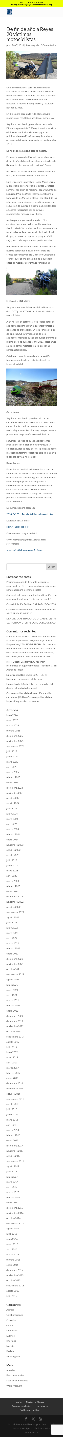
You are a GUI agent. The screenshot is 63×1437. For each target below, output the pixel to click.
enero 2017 (12, 1202)
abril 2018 (11, 1124)
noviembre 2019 (15, 1026)
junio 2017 (12, 1176)
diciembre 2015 (14, 1270)
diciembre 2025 (14, 735)
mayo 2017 (12, 1181)
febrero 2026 (13, 730)
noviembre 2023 (15, 844)
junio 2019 (12, 1052)
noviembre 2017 (15, 1150)
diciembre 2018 (14, 1083)
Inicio (19, 1402)
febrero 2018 (13, 1135)
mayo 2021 (12, 989)
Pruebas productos (21, 1406)
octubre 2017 (13, 1155)
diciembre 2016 (14, 1207)
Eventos (10, 1335)
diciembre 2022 (14, 896)
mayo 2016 (12, 1244)
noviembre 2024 (15, 792)
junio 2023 (12, 865)
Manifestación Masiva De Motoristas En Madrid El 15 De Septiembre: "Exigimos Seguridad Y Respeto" (31, 640)
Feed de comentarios (17, 1380)
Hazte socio (42, 1406)
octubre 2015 (13, 1280)
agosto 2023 (12, 855)
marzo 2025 (12, 772)
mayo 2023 (12, 870)
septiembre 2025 (15, 746)
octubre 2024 (13, 797)
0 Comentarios (48, 45)
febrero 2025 (13, 777)
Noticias (10, 1346)
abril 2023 (11, 875)
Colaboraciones (14, 1314)
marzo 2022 (12, 943)
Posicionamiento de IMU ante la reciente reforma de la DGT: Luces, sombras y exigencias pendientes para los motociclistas (30, 585)
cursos (9, 1325)
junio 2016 (12, 1238)
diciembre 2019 (14, 1021)
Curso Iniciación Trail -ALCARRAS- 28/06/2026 (31, 604)
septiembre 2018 (15, 1098)
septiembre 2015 (15, 1285)
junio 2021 (12, 984)
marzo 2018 (12, 1129)
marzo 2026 (12, 725)
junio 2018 (12, 1114)
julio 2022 (11, 922)
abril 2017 (11, 1187)
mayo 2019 (12, 1057)
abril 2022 (11, 938)
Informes (11, 1340)
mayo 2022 (12, 932)
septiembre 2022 (15, 912)
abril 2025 (11, 766)
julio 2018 (11, 1109)
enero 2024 (12, 839)
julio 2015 (11, 1296)
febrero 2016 (13, 1259)
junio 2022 (12, 927)
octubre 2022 (13, 906)
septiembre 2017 (15, 1161)
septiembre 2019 (15, 1036)
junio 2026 (12, 715)
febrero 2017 (13, 1197)
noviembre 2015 (15, 1275)
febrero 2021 (13, 1005)
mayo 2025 (12, 761)
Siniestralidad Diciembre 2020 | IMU (25, 674)
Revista (10, 1351)
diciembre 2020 (14, 1015)
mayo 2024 (12, 818)
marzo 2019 (12, 1067)
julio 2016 (11, 1233)
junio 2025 (12, 756)
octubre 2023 (13, 849)
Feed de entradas (15, 1375)
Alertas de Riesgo (35, 1402)
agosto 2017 (12, 1166)
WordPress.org (14, 1385)
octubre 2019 (13, 1031)
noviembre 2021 (15, 964)
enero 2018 (12, 1140)
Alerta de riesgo (14, 669)
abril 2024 (11, 823)
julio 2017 (11, 1171)
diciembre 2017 (14, 1145)
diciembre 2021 (14, 958)
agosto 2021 (12, 979)
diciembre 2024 (14, 787)
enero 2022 (12, 953)
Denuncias (11, 1330)
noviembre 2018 (15, 1088)
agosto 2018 (12, 1104)
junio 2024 (12, 813)
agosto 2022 (12, 917)
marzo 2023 (12, 881)
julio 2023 (11, 860)
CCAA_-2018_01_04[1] (18, 526)
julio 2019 (11, 1047)
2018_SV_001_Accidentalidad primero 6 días (29, 514)
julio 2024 (11, 808)
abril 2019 (11, 1062)
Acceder (10, 1370)
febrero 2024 (13, 834)
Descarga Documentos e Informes (24, 678)
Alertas (10, 1309)
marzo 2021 (12, 1000)
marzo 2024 (12, 829)
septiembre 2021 (15, 974)
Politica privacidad (29, 1410)
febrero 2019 (13, 1073)
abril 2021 (11, 995)
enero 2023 (12, 891)
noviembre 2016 (15, 1212)
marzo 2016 (12, 1254)
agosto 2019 (12, 1041)
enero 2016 (12, 1264)
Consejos (11, 1320)
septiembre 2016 (15, 1223)
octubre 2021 (13, 969)
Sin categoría (32, 45)
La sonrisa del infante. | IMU (20, 684)
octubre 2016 (13, 1218)
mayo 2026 (12, 720)
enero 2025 (12, 782)
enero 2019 (12, 1078)
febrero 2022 (13, 948)
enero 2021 (12, 1010)
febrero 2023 (13, 886)
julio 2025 (11, 751)
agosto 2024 (12, 803)
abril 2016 (11, 1249)
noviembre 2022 (15, 901)
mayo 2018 (12, 1119)
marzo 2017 (12, 1192)
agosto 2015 (12, 1290)
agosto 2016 (12, 1228)
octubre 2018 (13, 1093)
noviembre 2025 (15, 741)
